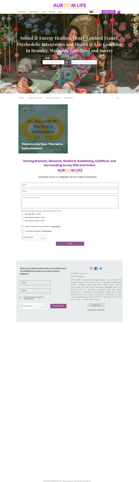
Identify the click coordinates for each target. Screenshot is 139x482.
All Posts (21, 98)
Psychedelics (68, 98)
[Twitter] (100, 268)
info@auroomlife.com (79, 273)
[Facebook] (95, 268)
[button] (119, 12)
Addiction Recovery (35, 98)
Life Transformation (53, 98)
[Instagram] (91, 268)
